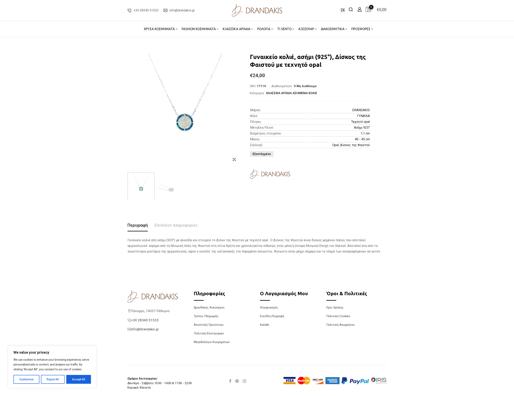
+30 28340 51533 (146, 10)
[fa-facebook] (230, 381)
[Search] (351, 9)
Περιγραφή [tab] (137, 225)
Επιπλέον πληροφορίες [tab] (176, 225)
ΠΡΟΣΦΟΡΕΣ (360, 29)
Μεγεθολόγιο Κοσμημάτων (212, 342)
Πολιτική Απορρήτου (340, 325)
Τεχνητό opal (360, 122)
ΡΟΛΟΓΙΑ (263, 29)
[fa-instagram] (244, 381)
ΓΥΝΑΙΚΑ (363, 116)
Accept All (78, 379)
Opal (335, 145)
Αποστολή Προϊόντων (208, 325)
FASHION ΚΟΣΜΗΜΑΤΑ (199, 29)
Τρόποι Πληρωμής (206, 316)
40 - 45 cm (362, 139)
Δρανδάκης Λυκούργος (209, 307)
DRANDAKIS (361, 110)
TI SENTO (284, 29)
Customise (26, 379)
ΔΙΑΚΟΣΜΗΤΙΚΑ (333, 29)
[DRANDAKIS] (270, 174)
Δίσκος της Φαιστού (355, 145)
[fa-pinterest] (237, 381)
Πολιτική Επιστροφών (209, 333)
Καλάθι (264, 325)
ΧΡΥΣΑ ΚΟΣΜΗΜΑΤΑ (159, 29)
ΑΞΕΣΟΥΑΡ (306, 29)
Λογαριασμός (269, 307)
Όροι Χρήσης (335, 307)
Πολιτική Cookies (338, 316)
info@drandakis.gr (182, 10)
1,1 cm (365, 133)
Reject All (53, 379)
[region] (52, 367)
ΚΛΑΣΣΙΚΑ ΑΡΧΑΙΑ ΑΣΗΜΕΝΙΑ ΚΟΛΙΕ (291, 93)
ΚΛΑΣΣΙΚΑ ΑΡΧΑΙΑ (236, 29)
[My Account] (359, 9)
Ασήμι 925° (362, 127)
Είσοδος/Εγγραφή (272, 316)
